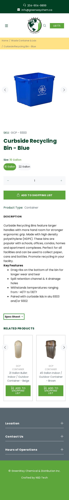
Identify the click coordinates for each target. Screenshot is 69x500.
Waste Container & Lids (23, 40)
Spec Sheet (13, 316)
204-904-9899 (36, 5)
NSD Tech (42, 477)
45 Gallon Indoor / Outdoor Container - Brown (51, 376)
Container (31, 208)
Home (5, 40)
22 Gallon (24, 166)
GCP (18, 365)
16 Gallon (9, 166)
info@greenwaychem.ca (37, 10)
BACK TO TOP (34, 491)
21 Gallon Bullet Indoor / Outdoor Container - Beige (18, 376)
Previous (5, 89)
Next (64, 89)
